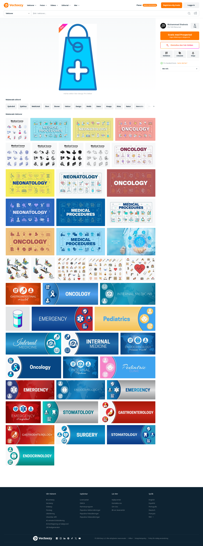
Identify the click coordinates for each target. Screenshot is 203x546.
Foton (42, 5)
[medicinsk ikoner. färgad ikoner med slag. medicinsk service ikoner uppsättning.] (71, 269)
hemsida (139, 106)
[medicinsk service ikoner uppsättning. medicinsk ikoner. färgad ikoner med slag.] (140, 269)
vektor (68, 106)
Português (153, 506)
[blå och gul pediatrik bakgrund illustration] (125, 319)
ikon (47, 106)
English (152, 500)
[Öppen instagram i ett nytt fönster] (61, 538)
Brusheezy (50, 500)
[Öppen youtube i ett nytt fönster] (80, 538)
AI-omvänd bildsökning (55, 520)
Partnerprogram (86, 506)
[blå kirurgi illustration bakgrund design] (80, 434)
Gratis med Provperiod (180, 35)
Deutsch (152, 510)
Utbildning (50, 513)
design (78, 106)
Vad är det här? (182, 63)
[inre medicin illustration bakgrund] (127, 294)
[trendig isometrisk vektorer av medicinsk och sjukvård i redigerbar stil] (17, 129)
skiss (119, 106)
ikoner (57, 106)
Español (152, 503)
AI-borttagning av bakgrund (57, 524)
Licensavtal (84, 500)
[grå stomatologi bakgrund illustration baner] (70, 412)
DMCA (82, 503)
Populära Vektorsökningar (90, 510)
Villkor (130, 538)
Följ (195, 27)
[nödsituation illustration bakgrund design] (62, 319)
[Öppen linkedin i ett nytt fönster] (64, 538)
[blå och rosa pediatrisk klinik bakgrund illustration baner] (127, 367)
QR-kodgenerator (53, 527)
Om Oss (115, 506)
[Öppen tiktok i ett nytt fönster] (72, 538)
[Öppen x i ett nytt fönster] (76, 538)
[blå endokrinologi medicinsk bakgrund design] (80, 389)
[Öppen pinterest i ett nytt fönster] (68, 538)
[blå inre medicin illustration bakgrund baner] (91, 344)
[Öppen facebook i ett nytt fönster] (57, 538)
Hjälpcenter (116, 500)
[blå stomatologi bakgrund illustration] (131, 434)
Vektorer (30, 5)
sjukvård (11, 106)
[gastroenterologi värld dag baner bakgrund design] (23, 294)
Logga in (191, 5)
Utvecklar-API (51, 517)
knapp (109, 106)
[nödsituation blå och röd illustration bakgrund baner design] (30, 389)
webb (89, 106)
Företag (49, 510)
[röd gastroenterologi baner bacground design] (127, 412)
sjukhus (23, 106)
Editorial (65, 5)
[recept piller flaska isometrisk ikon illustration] (18, 319)
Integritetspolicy (140, 538)
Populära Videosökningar (90, 517)
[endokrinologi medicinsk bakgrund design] (30, 455)
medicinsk (36, 106)
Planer (139, 5)
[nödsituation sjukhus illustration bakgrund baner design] (23, 412)
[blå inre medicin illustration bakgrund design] (33, 344)
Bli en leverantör (118, 510)
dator (98, 106)
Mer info (165, 69)
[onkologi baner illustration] (33, 367)
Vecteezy (49, 503)
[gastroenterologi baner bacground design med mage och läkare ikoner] (30, 434)
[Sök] (189, 13)
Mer (75, 5)
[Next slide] (152, 106)
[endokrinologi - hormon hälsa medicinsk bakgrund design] (137, 344)
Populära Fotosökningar (89, 513)
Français (152, 513)
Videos (53, 5)
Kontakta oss (117, 503)
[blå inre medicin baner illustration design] (80, 367)
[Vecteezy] (13, 5)
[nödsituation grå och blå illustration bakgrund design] (131, 389)
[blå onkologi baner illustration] (70, 294)
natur (128, 106)
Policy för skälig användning (158, 538)
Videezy (49, 506)
